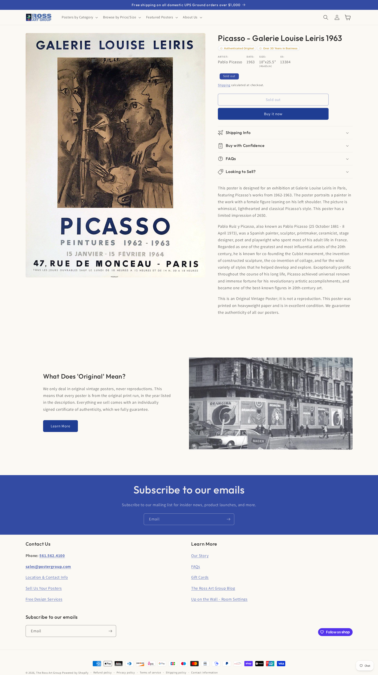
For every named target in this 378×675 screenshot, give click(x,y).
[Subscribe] (228, 519)
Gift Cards (200, 577)
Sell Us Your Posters (44, 588)
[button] (79, 17)
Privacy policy (126, 672)
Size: (262, 56)
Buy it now (273, 113)
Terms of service (150, 672)
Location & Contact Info (47, 577)
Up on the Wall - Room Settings (219, 599)
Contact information (204, 672)
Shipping (224, 85)
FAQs (195, 566)
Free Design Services (44, 599)
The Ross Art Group (48, 673)
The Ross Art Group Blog (213, 588)
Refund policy (102, 672)
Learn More (60, 425)
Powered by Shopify (75, 673)
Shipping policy (176, 672)
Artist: (223, 56)
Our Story (199, 555)
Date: (250, 56)
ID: (282, 56)
